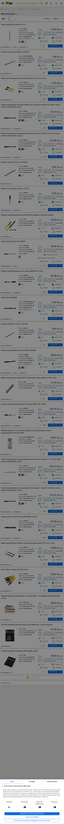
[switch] (24, 807)
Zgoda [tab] (12, 781)
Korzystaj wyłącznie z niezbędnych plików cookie (32, 820)
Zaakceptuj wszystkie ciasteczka (32, 813)
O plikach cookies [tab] (52, 781)
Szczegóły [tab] (32, 781)
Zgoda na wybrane (32, 817)
